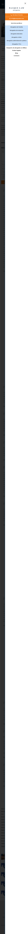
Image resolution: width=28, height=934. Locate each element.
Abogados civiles (17, 37)
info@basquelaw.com (17, 18)
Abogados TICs (16, 44)
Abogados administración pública (16, 40)
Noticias (3, 830)
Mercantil (4, 827)
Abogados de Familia (16, 27)
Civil (2, 814)
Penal (3, 832)
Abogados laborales (16, 33)
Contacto (16, 55)
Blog (16, 53)
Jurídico (3, 822)
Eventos (3, 819)
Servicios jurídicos (16, 23)
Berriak (3, 811)
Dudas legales (16, 50)
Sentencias (4, 838)
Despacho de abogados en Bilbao (16, 48)
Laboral (3, 824)
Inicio (3, 10)
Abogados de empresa (16, 30)
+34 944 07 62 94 (17, 15)
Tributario (4, 846)
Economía (4, 816)
